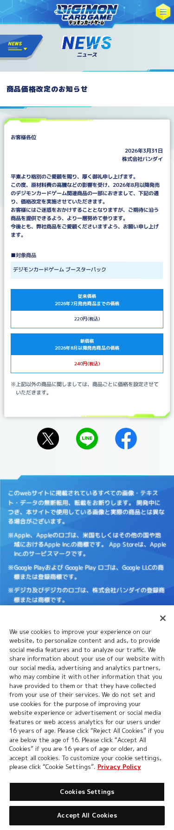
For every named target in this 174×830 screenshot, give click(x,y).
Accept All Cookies (86, 815)
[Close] (163, 618)
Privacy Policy (119, 766)
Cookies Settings (87, 791)
